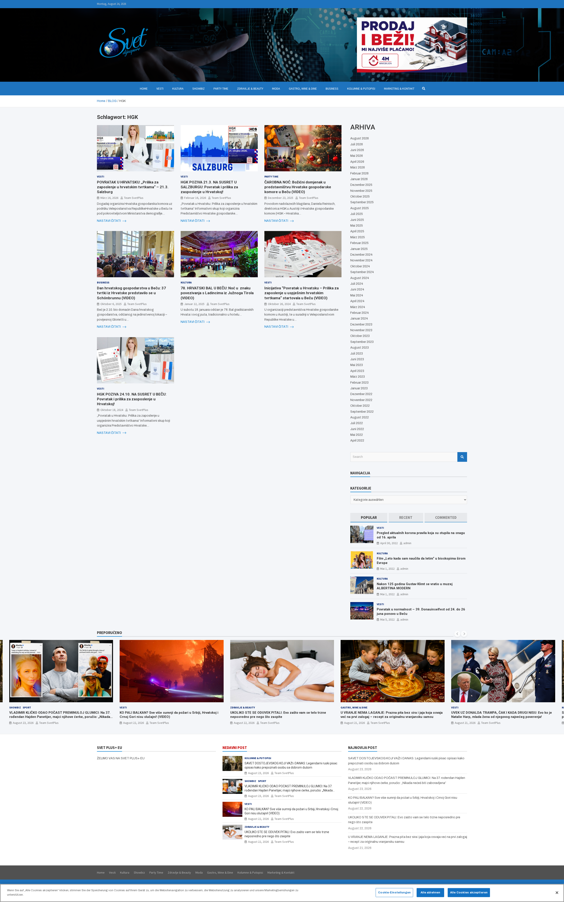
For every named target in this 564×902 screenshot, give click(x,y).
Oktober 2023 (360, 336)
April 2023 (357, 371)
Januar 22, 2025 (194, 304)
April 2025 (357, 231)
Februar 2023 (359, 382)
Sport (262, 781)
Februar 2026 (359, 173)
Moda (276, 89)
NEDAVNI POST (235, 747)
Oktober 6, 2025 (111, 304)
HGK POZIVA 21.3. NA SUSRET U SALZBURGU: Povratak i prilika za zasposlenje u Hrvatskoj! (209, 187)
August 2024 (359, 278)
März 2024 (357, 307)
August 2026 (359, 138)
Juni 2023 (357, 359)
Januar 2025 (359, 249)
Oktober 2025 (360, 196)
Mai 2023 (356, 365)
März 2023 (357, 376)
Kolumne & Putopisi (361, 89)
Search (462, 457)
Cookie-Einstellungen (394, 892)
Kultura (178, 89)
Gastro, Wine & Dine (303, 89)
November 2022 (361, 400)
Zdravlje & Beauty (250, 89)
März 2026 (357, 167)
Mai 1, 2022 (387, 569)
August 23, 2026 (465, 723)
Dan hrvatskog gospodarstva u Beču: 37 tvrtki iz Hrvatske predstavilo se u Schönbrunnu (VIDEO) (131, 293)
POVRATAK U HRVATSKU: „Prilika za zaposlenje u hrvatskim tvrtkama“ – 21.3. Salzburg (133, 187)
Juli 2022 (356, 423)
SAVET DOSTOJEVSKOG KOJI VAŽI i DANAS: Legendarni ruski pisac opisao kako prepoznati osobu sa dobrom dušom (499, 715)
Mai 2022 (356, 434)
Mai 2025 (356, 225)
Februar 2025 (359, 243)
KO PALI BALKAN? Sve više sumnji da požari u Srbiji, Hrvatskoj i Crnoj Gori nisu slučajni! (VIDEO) (58, 715)
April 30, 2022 (389, 543)
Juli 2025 (356, 214)
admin (407, 543)
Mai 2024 (356, 295)
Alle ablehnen (430, 892)
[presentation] (457, 634)
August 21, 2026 (244, 723)
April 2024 (357, 301)
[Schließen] (557, 892)
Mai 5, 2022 (387, 619)
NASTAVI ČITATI (109, 220)
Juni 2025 (357, 220)
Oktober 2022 (360, 405)
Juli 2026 (356, 144)
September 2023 (362, 342)
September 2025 (362, 202)
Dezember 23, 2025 (280, 198)
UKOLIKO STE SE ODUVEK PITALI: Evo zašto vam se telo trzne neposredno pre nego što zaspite (167, 715)
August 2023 (359, 347)
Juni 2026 (357, 150)
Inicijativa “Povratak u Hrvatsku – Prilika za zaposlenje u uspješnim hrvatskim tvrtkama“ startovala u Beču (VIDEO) (301, 293)
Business (332, 89)
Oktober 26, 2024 (279, 304)
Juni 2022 (357, 429)
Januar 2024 (359, 318)
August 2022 (359, 417)
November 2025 (361, 190)
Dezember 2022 (361, 394)
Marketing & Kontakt (399, 89)
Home (144, 89)
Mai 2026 (356, 155)
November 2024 (361, 260)
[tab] (368, 517)
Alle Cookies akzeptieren (469, 892)
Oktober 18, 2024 (111, 410)
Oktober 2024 (360, 266)
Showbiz (198, 89)
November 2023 (361, 330)
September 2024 (362, 272)
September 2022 (362, 411)
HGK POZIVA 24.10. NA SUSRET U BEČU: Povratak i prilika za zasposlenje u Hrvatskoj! (131, 399)
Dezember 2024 (361, 254)
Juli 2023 (356, 353)
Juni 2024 (357, 289)
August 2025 (359, 208)
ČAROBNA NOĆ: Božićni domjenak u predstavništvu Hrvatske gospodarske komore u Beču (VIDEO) (297, 187)
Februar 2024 (359, 312)
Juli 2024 (356, 283)
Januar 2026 (359, 179)
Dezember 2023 (361, 324)
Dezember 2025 (361, 185)
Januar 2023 (359, 388)
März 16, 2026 (109, 198)
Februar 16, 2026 (195, 198)
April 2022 (357, 440)
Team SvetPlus (133, 198)
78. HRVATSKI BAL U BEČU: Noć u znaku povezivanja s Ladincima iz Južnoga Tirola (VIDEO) (217, 293)
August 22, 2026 (23, 723)
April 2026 (357, 161)
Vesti (159, 89)
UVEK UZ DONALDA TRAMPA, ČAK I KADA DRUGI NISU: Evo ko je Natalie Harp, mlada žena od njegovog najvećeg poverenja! (391, 715)
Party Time (220, 89)
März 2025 (357, 237)
